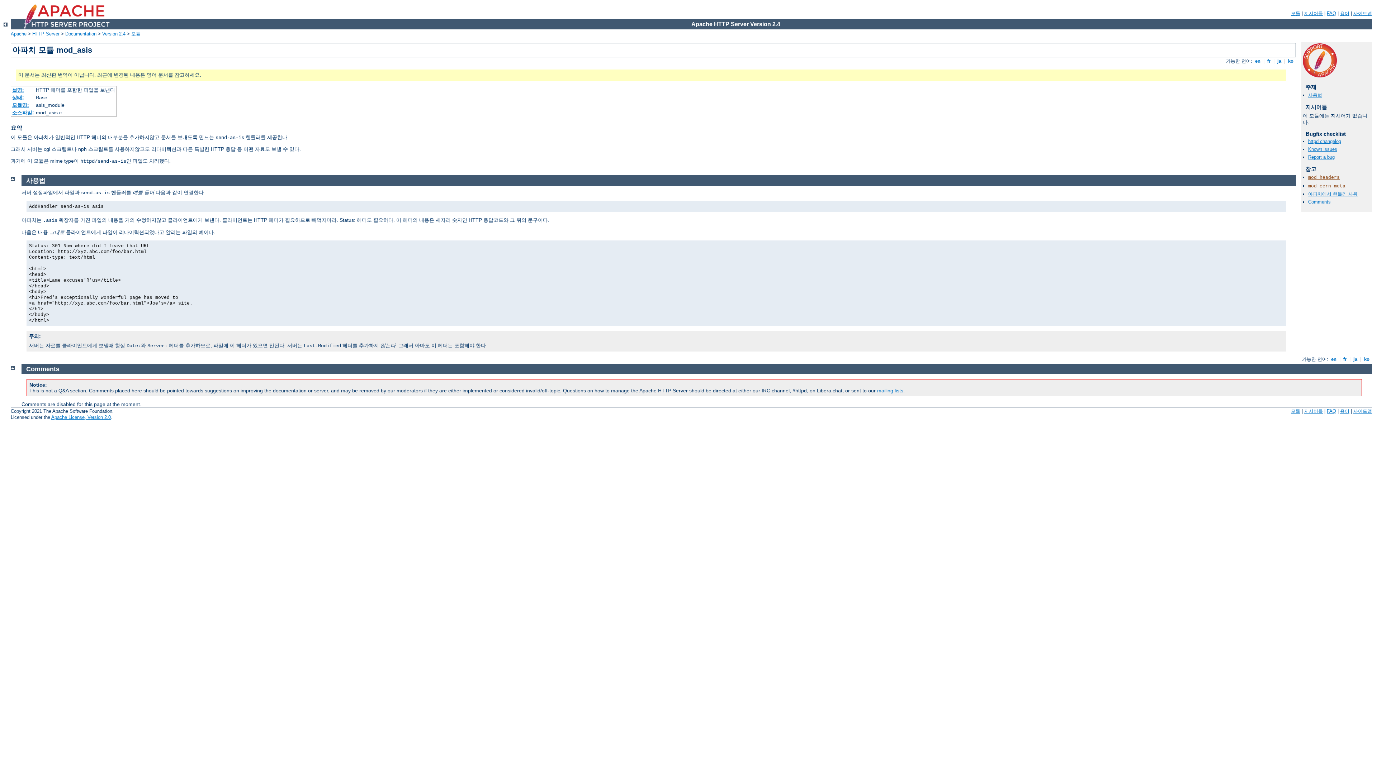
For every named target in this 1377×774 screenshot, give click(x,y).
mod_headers (1324, 177)
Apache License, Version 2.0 (81, 417)
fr (1269, 61)
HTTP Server (46, 34)
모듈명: (20, 105)
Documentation (80, 34)
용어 (1344, 13)
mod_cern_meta (1326, 186)
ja (1279, 61)
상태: (18, 97)
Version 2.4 (114, 34)
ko (1291, 61)
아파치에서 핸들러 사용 (1333, 194)
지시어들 (1313, 13)
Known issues (1322, 149)
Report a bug (1321, 157)
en (1258, 61)
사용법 (1315, 95)
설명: (18, 90)
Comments (1319, 202)
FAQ (1331, 13)
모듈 (1295, 13)
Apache (19, 34)
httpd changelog (1324, 141)
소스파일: (23, 112)
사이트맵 (1362, 13)
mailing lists (890, 390)
